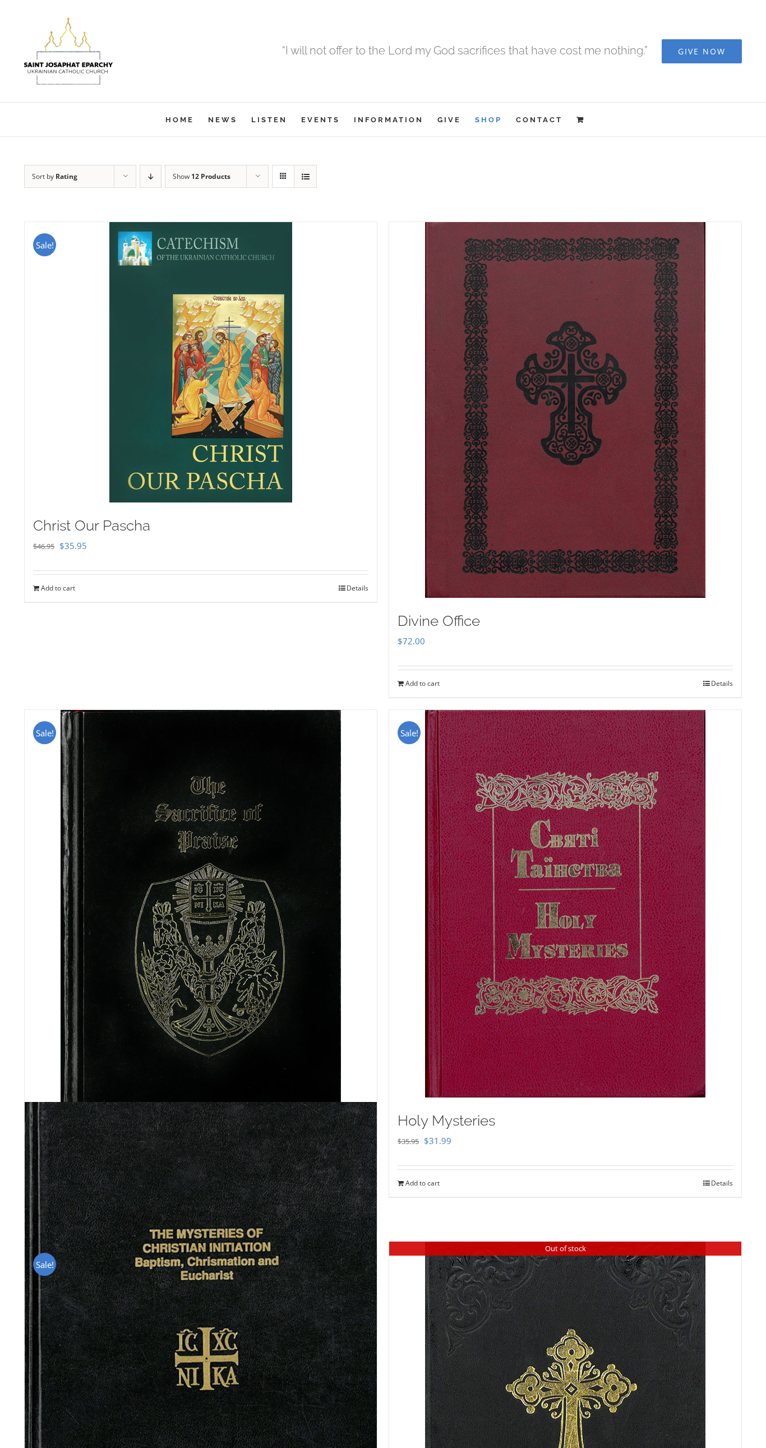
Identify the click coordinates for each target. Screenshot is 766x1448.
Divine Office (439, 620)
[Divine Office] (565, 410)
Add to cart (58, 588)
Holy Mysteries (446, 1120)
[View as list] (305, 176)
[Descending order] (150, 176)
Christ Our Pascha (91, 525)
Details (357, 588)
